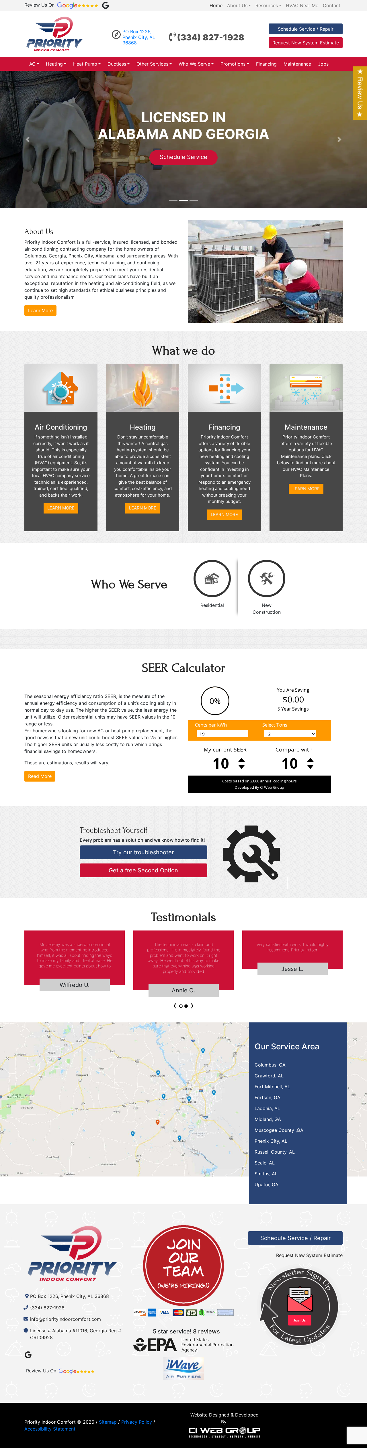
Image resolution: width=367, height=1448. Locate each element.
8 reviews (206, 1331)
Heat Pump (85, 64)
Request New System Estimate (305, 43)
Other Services (152, 64)
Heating (54, 64)
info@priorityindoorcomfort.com (65, 1319)
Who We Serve (194, 64)
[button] (27, 139)
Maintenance (297, 64)
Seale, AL (265, 1163)
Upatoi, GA (266, 1184)
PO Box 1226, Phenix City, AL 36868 (138, 37)
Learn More (40, 310)
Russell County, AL (275, 1152)
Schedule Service (115, 157)
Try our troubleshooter (143, 852)
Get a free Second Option (143, 870)
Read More (40, 776)
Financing (266, 64)
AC (32, 64)
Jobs (323, 64)
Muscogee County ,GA (279, 1130)
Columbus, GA (270, 1065)
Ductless (117, 64)
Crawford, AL (269, 1076)
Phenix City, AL (271, 1141)
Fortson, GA (267, 1097)
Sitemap (108, 1422)
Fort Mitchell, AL (272, 1086)
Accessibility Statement (49, 1429)
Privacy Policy (136, 1422)
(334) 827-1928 (210, 37)
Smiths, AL (266, 1173)
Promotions (232, 64)
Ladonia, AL (267, 1108)
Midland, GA (268, 1119)
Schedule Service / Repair (305, 29)
